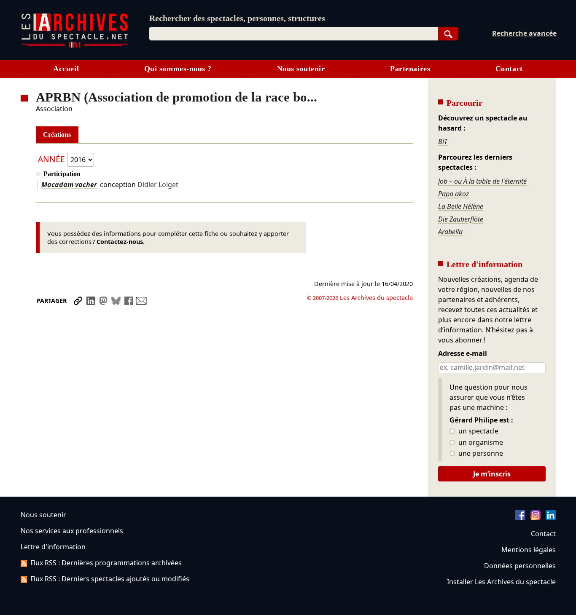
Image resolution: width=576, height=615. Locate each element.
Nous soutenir (301, 68)
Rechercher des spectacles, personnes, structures (237, 18)
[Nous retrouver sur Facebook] (520, 517)
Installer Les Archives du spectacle (501, 581)
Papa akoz (453, 193)
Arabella (450, 231)
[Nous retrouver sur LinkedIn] (551, 517)
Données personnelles (520, 565)
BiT (442, 141)
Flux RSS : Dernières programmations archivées (106, 562)
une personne (480, 453)
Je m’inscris (492, 474)
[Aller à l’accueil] (75, 45)
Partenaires (410, 68)
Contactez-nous (120, 242)
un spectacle (477, 431)
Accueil (66, 68)
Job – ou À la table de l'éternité (482, 181)
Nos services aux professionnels (72, 530)
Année (51, 159)
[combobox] (293, 33)
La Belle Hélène (460, 206)
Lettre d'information (53, 546)
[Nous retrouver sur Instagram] (535, 517)
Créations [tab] (57, 134)
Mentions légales (528, 549)
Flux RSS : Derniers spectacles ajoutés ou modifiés (109, 578)
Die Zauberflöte (460, 219)
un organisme (480, 443)
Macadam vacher (69, 184)
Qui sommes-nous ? (178, 68)
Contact (509, 68)
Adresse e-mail (462, 354)
